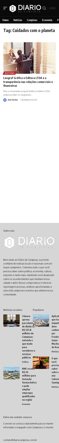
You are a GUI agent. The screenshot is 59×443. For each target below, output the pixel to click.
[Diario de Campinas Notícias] (25, 8)
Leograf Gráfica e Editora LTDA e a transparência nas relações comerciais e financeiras (28, 82)
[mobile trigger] (6, 8)
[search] (44, 8)
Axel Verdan (13, 100)
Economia (26, 404)
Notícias (9, 73)
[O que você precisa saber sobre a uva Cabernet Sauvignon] (41, 363)
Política (25, 362)
